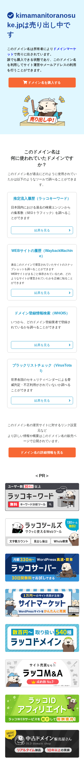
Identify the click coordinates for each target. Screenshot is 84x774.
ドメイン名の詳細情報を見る (42, 452)
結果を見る (42, 230)
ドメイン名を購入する (44, 82)
